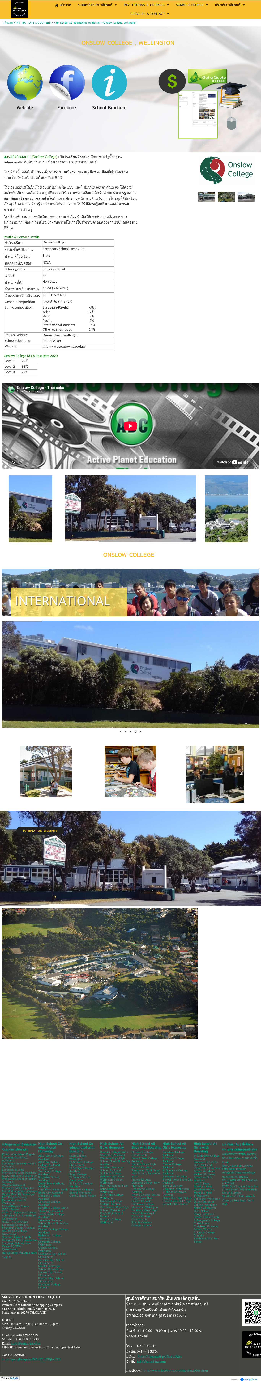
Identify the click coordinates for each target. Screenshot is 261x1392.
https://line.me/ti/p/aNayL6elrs (160, 1356)
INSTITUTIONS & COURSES (33, 22)
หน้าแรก (8, 22)
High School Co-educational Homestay (77, 22)
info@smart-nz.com (26, 1343)
